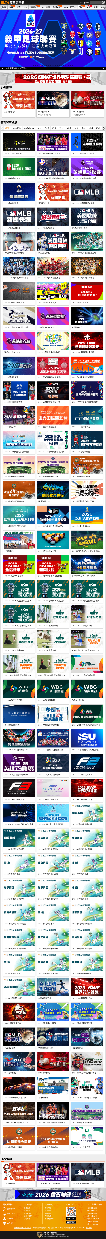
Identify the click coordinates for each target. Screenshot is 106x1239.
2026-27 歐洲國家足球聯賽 (49, 775)
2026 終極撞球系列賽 (47, 551)
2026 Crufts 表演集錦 (47, 650)
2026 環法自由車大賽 (47, 303)
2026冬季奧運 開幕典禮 (82, 824)
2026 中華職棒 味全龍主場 (49, 278)
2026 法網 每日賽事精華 (14, 501)
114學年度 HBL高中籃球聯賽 (16, 1122)
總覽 (7, 128)
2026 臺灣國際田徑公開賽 (83, 501)
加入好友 (10, 1223)
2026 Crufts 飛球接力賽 (82, 626)
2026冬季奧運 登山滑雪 (82, 849)
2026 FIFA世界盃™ (80, 303)
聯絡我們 (89, 1228)
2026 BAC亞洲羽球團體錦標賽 (51, 750)
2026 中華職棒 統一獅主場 (83, 278)
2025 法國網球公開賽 (13, 1147)
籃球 (54, 128)
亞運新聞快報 (9, 112)
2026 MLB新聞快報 (12, 228)
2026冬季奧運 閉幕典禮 (14, 849)
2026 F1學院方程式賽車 (48, 800)
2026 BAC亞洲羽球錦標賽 (83, 377)
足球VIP (56, 7)
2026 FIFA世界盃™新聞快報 (50, 576)
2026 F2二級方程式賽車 (82, 775)
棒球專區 (46, 7)
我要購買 (34, 7)
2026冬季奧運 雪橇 (46, 924)
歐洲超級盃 (77, 327)
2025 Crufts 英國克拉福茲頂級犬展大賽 (88, 601)
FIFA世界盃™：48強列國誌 (83, 576)
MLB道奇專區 (44, 253)
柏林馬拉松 (43, 1098)
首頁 (4, 7)
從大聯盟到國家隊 (11, 725)
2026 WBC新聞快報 (46, 700)
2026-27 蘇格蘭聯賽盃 (13, 153)
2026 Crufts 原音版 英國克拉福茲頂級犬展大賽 (57, 601)
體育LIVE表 (21, 7)
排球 (91, 128)
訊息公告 (48, 1211)
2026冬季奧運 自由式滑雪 (15, 924)
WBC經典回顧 (78, 700)
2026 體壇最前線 (11, 377)
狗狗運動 (17, 128)
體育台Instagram (93, 1219)
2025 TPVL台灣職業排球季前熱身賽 (87, 1073)
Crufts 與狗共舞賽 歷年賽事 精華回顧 (53, 675)
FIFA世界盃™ (69, 7)
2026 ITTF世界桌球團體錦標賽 (85, 402)
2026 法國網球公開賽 (81, 476)
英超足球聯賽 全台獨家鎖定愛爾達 (20, 68)
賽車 (84, 128)
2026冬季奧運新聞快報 (81, 973)
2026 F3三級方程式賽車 (14, 800)
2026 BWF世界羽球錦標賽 (49, 153)
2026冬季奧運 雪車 (12, 874)
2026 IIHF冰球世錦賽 (81, 452)
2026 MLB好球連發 (46, 228)
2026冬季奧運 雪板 (12, 973)
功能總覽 (27, 1219)
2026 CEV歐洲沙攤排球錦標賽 (51, 178)
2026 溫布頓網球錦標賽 (14, 476)
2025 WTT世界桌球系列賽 (15, 1098)
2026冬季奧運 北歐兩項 (82, 924)
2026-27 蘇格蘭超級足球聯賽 (16, 327)
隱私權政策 (28, 1216)
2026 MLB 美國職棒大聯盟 (83, 203)
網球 (69, 128)
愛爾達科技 (11, 1209)
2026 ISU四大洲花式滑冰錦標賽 (85, 750)
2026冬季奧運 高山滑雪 (48, 874)
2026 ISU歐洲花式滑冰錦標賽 (50, 824)
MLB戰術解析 (43, 112)
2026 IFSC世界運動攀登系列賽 (51, 452)
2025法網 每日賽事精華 (48, 1147)
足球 (47, 128)
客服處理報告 (49, 1219)
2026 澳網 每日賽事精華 (82, 1023)
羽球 (62, 128)
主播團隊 (10, 1218)
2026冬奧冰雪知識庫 (13, 998)
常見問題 (48, 1208)
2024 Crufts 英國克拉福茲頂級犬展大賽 (20, 626)
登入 (82, 2)
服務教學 (48, 1216)
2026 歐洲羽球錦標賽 (13, 402)
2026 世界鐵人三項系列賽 (15, 526)
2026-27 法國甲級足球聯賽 (83, 153)
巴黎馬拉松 (9, 551)
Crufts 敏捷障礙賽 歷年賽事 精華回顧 (19, 675)
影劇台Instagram (93, 1221)
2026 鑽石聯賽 (10, 427)
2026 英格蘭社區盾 (12, 178)
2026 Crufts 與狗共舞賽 (14, 650)
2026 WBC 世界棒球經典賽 (83, 675)
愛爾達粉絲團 (92, 1208)
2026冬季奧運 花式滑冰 (48, 849)
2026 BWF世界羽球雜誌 (82, 998)
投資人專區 (11, 1213)
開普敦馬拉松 (44, 501)
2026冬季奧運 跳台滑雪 (82, 949)
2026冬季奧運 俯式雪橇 (48, 949)
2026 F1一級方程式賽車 (14, 303)
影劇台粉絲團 (92, 1213)
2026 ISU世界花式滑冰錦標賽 (16, 452)
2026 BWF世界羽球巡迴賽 (83, 352)
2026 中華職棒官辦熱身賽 (49, 725)
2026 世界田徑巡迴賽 (47, 427)
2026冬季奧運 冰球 (80, 874)
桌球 (76, 128)
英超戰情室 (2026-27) (47, 327)
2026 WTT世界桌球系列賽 (49, 402)
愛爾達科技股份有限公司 (22, 1228)
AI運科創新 (29, 128)
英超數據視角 (78, 1048)
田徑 (98, 128)
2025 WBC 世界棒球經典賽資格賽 (86, 725)
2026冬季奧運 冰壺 (80, 899)
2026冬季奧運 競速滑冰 (48, 973)
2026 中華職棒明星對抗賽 (49, 352)
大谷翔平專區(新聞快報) (14, 253)
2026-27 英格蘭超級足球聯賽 (84, 178)
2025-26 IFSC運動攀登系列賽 (84, 1098)
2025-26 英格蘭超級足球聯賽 (16, 775)
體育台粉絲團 (92, 1211)
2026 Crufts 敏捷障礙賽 (48, 626)
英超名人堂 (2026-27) (13, 352)
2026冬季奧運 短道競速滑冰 (16, 949)
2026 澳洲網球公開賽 (47, 1023)
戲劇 (96, 7)
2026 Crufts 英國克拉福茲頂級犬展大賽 (20, 601)
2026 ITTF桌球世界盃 (81, 427)
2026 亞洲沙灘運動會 (81, 526)
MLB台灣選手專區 (79, 228)
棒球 (39, 128)
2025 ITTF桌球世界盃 (81, 1147)
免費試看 (27, 1208)
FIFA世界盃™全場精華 (13, 576)
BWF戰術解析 (78, 112)
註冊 (87, 2)
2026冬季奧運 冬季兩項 (14, 899)
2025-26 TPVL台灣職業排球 (16, 750)
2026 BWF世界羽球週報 (82, 800)
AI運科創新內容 (44, 998)
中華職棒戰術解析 (45, 1048)
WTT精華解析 (10, 1073)
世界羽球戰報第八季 (12, 1023)
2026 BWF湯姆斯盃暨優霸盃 (50, 377)
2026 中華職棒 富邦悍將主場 (16, 278)
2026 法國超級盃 (11, 203)
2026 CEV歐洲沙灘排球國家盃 (51, 526)
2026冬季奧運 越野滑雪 (48, 899)
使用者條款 (28, 1213)
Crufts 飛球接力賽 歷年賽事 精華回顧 (87, 650)
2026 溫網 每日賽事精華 (48, 476)
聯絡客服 (48, 1213)
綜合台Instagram (93, 1224)
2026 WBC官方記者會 (13, 700)
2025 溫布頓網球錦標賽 (82, 1122)
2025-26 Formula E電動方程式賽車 (18, 824)
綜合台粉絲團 (92, 1216)
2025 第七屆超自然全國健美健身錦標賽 (54, 1122)
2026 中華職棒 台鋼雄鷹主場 (84, 253)
